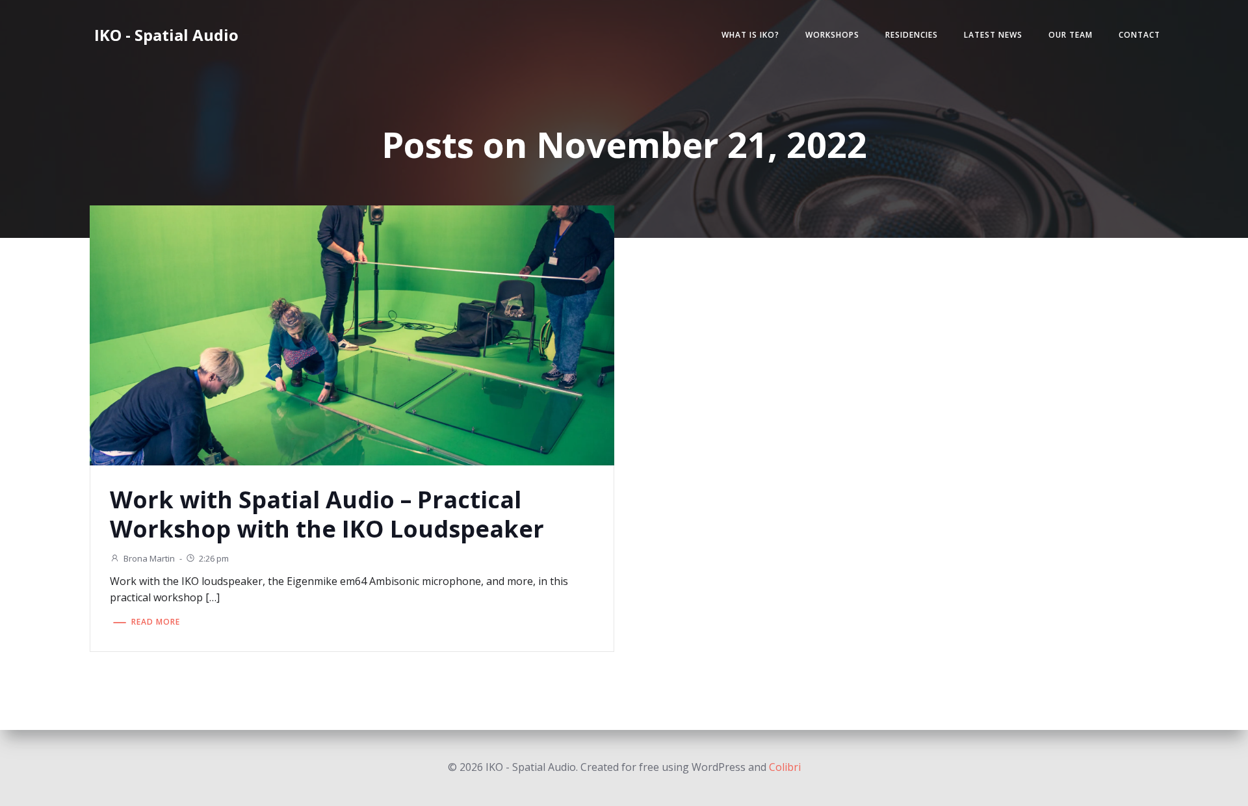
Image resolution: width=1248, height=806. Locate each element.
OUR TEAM (1070, 34)
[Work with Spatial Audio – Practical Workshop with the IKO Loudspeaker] (352, 334)
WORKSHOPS (832, 34)
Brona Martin (149, 558)
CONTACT (1139, 34)
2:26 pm (214, 558)
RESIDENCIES (911, 34)
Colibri (785, 767)
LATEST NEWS (993, 34)
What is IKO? (750, 34)
